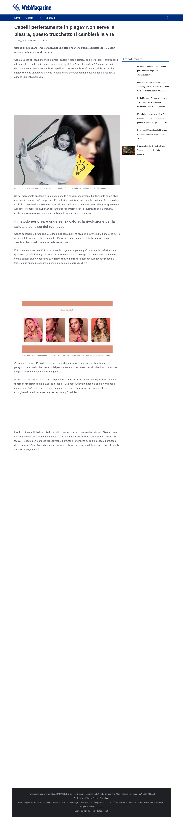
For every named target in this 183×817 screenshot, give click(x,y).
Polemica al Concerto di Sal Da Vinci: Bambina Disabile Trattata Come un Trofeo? (152, 134)
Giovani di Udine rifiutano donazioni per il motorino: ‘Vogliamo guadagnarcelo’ (151, 70)
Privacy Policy (91, 798)
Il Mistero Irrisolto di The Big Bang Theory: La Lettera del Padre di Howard (151, 150)
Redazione (79, 798)
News (17, 17)
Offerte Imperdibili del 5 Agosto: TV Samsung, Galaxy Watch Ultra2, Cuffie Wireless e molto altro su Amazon (153, 86)
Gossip (29, 17)
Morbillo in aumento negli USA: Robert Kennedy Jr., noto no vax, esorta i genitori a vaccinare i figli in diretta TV (152, 118)
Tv (39, 17)
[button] (167, 17)
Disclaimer (104, 798)
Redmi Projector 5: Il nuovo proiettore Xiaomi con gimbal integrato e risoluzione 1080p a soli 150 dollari (152, 102)
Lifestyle (50, 17)
